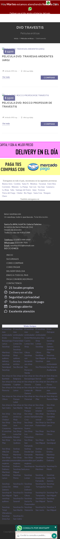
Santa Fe (25, 184)
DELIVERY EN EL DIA (15, 271)
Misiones (15, 187)
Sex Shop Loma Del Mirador (17, 434)
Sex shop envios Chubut (6, 416)
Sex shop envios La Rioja (17, 416)
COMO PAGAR (13, 267)
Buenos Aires (7, 184)
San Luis (32, 187)
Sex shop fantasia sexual (40, 416)
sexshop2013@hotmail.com (22, 245)
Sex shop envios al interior (40, 408)
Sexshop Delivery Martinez (6, 469)
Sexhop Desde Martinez (17, 452)
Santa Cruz (37, 193)
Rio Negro (28, 193)
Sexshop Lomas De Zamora (51, 478)
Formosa (41, 190)
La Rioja (5, 190)
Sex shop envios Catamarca (51, 408)
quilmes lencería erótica (16, 361)
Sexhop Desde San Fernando (29, 452)
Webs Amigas (30, 326)
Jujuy (34, 190)
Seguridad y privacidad (23, 297)
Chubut (19, 193)
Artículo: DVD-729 (10, 117)
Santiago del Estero (23, 190)
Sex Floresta (41, 367)
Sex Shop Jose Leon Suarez (28, 425)
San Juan (41, 187)
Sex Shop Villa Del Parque (6, 452)
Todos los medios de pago (26, 302)
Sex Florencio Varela (28, 370)
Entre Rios (51, 184)
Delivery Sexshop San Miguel (18, 469)
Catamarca (50, 187)
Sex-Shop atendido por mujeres (7, 460)
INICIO (9, 255)
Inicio (16, 38)
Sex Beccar (18, 367)
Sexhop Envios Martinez (39, 452)
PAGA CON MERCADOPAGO (19, 279)
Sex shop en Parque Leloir (18, 399)
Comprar (49, 77)
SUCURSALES (12, 259)
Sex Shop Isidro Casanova (6, 425)
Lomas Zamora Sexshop (50, 346)
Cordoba (17, 184)
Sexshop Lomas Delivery (28, 487)
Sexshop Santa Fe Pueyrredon (29, 501)
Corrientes (6, 187)
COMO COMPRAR (14, 263)
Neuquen (47, 193)
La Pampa (24, 187)
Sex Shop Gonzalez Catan (51, 416)
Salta (12, 190)
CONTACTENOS (14, 283)
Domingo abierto (20, 306)
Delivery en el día (20, 292)
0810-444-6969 (28, 71)
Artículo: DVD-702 (10, 71)
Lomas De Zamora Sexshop (17, 346)
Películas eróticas (27, 38)
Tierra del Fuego (8, 193)
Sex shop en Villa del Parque (29, 408)
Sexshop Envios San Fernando (40, 478)
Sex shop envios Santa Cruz (30, 416)
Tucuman (42, 184)
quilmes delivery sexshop (5, 361)
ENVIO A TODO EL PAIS (17, 275)
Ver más (6, 77)
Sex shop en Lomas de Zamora (29, 390)
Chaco (4, 196)
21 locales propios (21, 287)
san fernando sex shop (28, 361)
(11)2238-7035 (21, 242)
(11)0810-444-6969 (22, 239)
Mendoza (33, 184)
